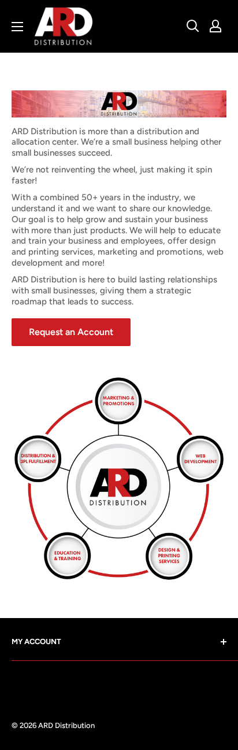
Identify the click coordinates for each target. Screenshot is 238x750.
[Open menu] (17, 26)
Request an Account (71, 331)
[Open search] (193, 26)
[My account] (215, 26)
